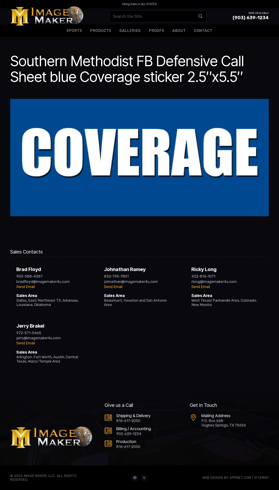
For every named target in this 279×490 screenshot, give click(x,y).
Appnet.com (240, 478)
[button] (85, 30)
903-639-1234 (128, 434)
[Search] (200, 16)
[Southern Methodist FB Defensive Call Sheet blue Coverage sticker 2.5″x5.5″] (139, 101)
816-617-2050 (128, 421)
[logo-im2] (47, 16)
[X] (144, 478)
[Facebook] (135, 478)
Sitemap (261, 478)
